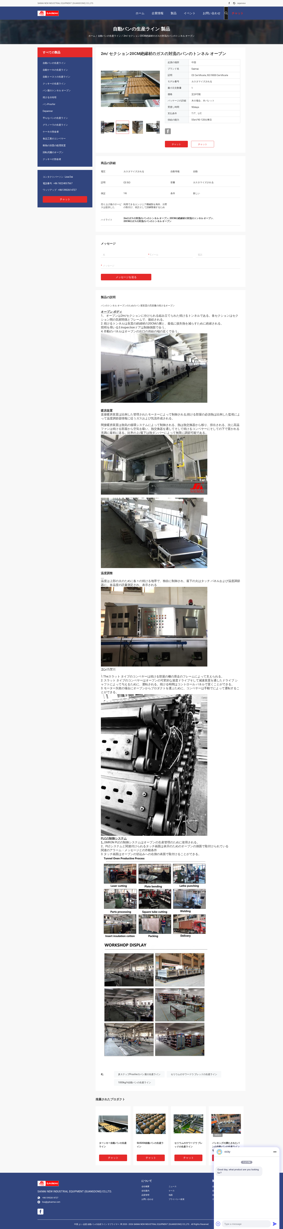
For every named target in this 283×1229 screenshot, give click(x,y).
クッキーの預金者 (52, 159)
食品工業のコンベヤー (54, 138)
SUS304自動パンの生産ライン (150, 1145)
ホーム (91, 36)
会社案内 (145, 1191)
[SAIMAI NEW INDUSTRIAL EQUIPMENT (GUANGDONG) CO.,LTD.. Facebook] (229, 3)
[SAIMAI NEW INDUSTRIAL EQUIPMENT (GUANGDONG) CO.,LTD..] (48, 13)
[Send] (274, 1223)
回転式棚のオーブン (53, 152)
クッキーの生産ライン (54, 83)
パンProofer (49, 104)
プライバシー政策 (176, 1199)
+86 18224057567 (62, 183)
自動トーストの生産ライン (56, 76)
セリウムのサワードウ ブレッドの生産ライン (194, 1074)
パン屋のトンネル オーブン (57, 90)
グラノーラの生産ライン (55, 124)
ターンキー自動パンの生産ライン (113, 1145)
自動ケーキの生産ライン (55, 70)
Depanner (48, 111)
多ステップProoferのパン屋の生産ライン (139, 1074)
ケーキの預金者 (51, 131)
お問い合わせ (147, 1199)
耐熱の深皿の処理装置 (54, 145)
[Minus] (275, 1152)
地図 (171, 1195)
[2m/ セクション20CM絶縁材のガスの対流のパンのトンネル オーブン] (130, 88)
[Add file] (218, 1223)
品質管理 (145, 1195)
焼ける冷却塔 (50, 97)
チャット (65, 199)
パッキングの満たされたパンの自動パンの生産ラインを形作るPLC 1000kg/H (226, 1146)
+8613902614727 (67, 190)
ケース (172, 1191)
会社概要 (145, 1186)
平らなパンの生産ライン (55, 118)
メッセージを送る (126, 277)
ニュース (173, 1186)
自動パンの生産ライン (109, 36)
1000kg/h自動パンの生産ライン (134, 1082)
